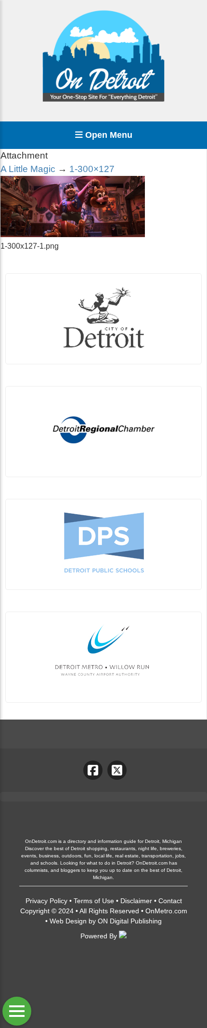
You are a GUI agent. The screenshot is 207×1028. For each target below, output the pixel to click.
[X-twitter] (117, 770)
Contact (170, 901)
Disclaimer (136, 901)
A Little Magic (27, 169)
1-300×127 (92, 169)
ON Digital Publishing (130, 921)
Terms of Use (94, 901)
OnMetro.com (166, 911)
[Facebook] (93, 770)
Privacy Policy (46, 901)
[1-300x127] (72, 234)
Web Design (68, 921)
